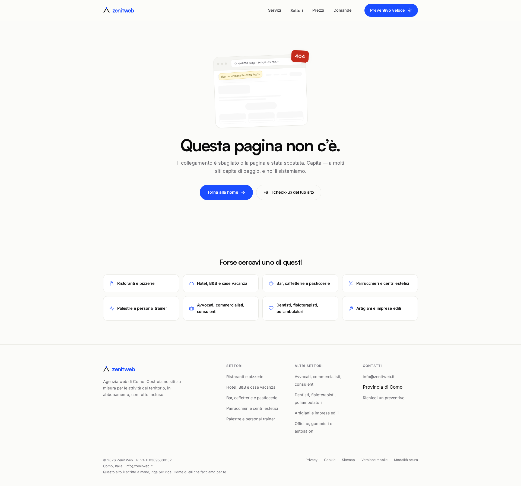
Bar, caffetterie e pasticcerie (251, 397)
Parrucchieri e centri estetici (252, 408)
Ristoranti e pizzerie (244, 376)
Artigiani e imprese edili (317, 413)
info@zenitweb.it (379, 376)
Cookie (329, 460)
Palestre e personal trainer (250, 419)
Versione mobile (374, 460)
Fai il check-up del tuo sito (288, 192)
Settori (296, 10)
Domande (342, 10)
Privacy (311, 460)
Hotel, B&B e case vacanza (250, 387)
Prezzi (318, 10)
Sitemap (348, 460)
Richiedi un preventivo (384, 397)
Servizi (274, 10)
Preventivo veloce (387, 10)
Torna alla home (222, 192)
